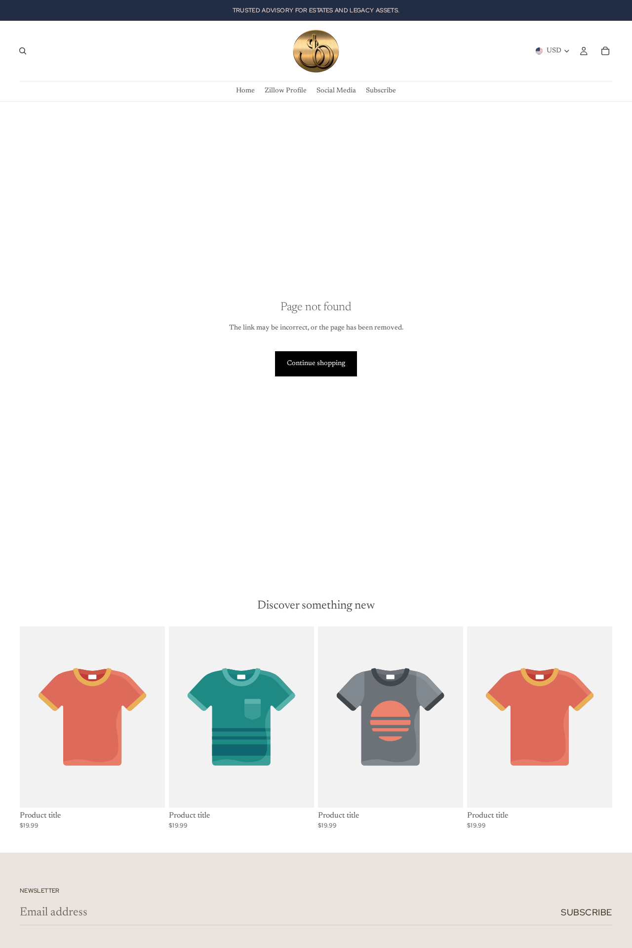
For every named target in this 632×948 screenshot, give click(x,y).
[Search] (23, 51)
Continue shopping (316, 363)
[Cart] (605, 51)
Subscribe (586, 912)
